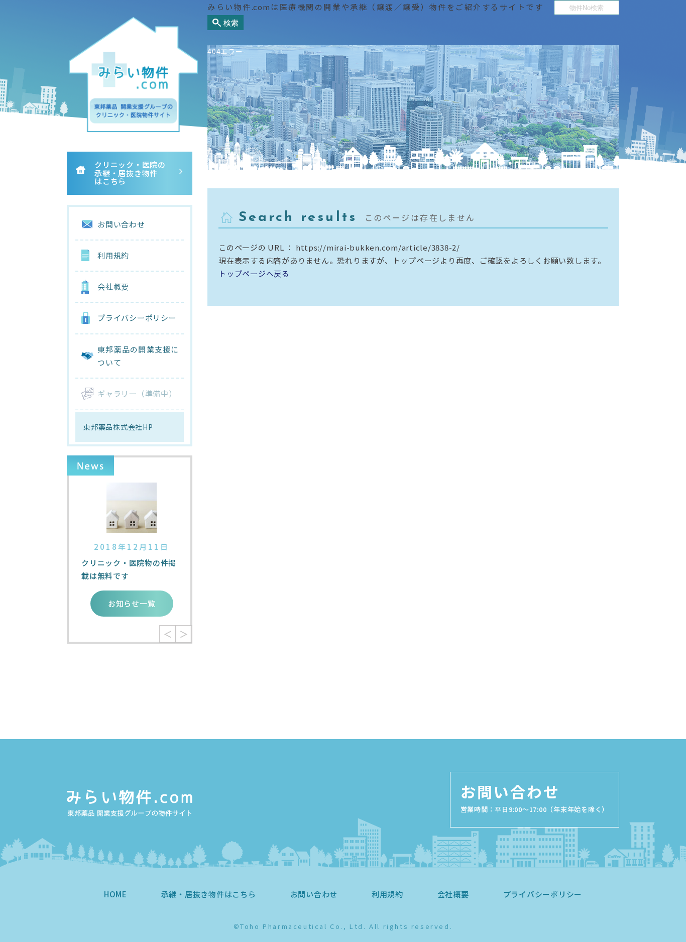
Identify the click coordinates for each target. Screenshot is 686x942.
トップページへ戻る (254, 273)
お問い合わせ (121, 224)
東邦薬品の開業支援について (138, 356)
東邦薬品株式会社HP (118, 427)
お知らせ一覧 (132, 603)
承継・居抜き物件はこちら (208, 894)
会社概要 (113, 286)
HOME (115, 894)
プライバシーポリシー (137, 317)
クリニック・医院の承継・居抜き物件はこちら (130, 172)
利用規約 (113, 255)
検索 (231, 23)
